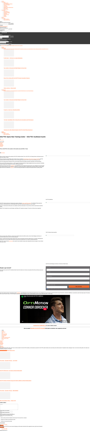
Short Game (6, 8)
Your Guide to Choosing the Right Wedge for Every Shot (15, 68)
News (3, 17)
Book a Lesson (6, 133)
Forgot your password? (4, 26)
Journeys (5, 5)
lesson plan (11, 241)
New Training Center (5, 338)
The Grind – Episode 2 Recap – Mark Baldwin (9, 390)
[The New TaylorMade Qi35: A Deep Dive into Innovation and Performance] (9, 118)
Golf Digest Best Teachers (8, 3)
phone (47, 280)
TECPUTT (12, 167)
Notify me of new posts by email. (6, 421)
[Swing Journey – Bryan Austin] (9, 86)
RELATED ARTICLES (3, 350)
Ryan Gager (3, 152)
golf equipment (4, 333)
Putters (5, 15)
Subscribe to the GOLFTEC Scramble (38, 328)
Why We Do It (6, 9)
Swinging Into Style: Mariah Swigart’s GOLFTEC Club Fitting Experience (18, 129)
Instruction (3, 2)
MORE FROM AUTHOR (11, 350)
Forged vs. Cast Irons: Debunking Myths (12, 109)
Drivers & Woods (6, 11)
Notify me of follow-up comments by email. (8, 419)
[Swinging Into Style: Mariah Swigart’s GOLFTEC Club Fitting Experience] (9, 128)
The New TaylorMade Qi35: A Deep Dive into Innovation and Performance (18, 119)
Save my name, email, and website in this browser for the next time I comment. (14, 417)
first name (48, 267)
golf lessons (4, 335)
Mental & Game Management (8, 7)
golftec (3, 336)
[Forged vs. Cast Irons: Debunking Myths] (9, 108)
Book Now (3, 18)
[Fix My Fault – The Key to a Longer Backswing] (9, 56)
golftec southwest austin (6, 337)
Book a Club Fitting (7, 19)
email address (49, 276)
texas (3, 339)
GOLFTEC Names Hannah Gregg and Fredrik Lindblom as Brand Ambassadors (15, 380)
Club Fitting (6, 90)
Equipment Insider (7, 12)
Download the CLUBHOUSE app (39, 325)
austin (3, 331)
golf (2, 332)
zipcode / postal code (50, 284)
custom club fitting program (26, 203)
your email (10, 41)
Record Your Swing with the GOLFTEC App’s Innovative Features (17, 78)
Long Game (5, 6)
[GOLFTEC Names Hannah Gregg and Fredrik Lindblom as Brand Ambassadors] (5, 378)
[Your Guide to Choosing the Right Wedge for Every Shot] (9, 66)
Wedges (5, 16)
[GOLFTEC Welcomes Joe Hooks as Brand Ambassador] (5, 368)
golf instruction (4, 334)
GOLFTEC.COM (4, 32)
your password (11, 24)
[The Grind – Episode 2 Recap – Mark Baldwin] (5, 388)
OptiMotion (13, 165)
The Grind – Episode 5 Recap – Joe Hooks (8, 360)
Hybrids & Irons (6, 14)
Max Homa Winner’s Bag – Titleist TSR (8, 400)
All (4, 90)
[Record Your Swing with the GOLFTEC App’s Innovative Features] (9, 76)
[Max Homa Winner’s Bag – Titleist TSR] (5, 398)
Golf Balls (5, 13)
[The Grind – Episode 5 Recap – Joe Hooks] (5, 358)
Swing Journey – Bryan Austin (10, 88)
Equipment (3, 10)
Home (3, 1)
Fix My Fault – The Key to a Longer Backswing (13, 58)
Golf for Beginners (7, 4)
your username (11, 23)
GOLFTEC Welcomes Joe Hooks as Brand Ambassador (11, 370)
